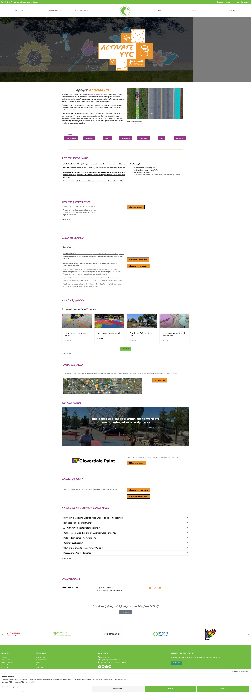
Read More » (68, 341)
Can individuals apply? (73, 543)
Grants (160, 10)
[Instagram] (155, 588)
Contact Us (231, 10)
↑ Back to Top (66, 188)
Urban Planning (82, 10)
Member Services (54, 10)
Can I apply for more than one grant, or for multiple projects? (89, 533)
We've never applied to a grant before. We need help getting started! (93, 518)
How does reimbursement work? (77, 523)
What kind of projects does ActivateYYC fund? (83, 548)
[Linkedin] (160, 588)
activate (95, 118)
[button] (125, 349)
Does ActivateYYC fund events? (77, 553)
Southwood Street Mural (108, 333)
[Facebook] (150, 588)
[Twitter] (103, 666)
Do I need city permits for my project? (79, 538)
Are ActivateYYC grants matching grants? (81, 528)
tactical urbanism (94, 94)
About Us (19, 10)
